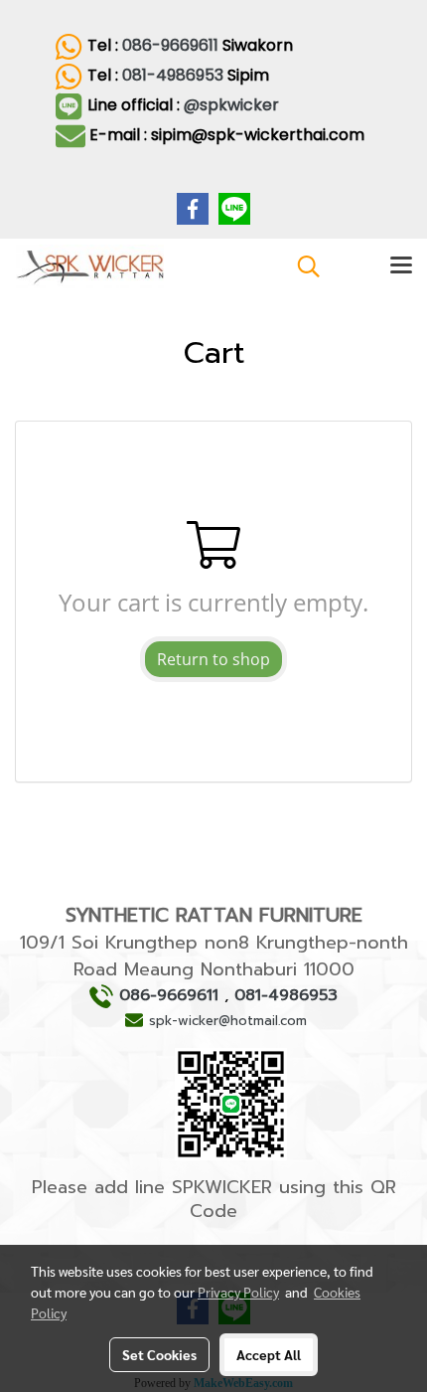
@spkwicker (233, 104)
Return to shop (213, 659)
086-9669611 (170, 45)
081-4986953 (172, 75)
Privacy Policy (238, 1292)
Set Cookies (159, 1354)
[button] (302, 266)
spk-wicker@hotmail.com (228, 1020)
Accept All (268, 1354)
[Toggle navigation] (401, 266)
